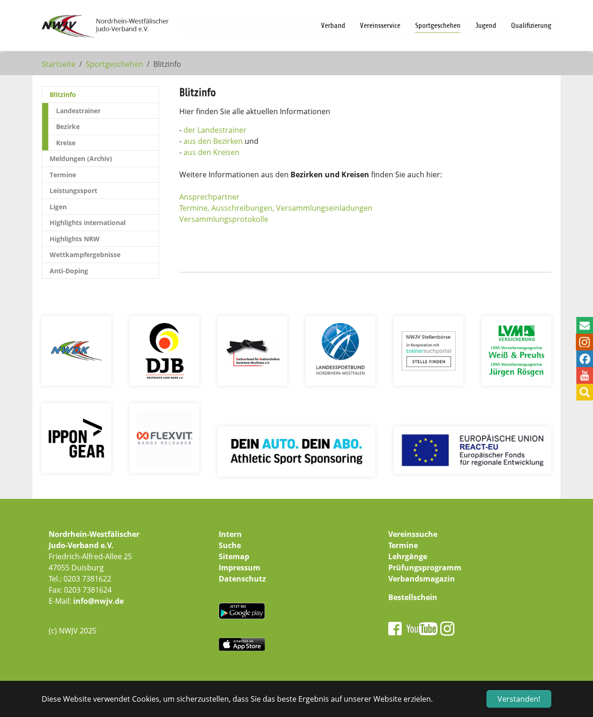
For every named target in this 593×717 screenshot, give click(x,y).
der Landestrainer (214, 130)
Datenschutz (242, 579)
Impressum (239, 567)
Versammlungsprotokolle (223, 219)
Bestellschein (412, 597)
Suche (230, 545)
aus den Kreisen (211, 152)
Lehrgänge (407, 556)
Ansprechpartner (209, 197)
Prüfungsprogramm (424, 567)
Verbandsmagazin (421, 579)
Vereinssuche (412, 534)
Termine (403, 545)
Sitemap (234, 556)
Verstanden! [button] (519, 699)
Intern (230, 534)
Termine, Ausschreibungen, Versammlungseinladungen (275, 208)
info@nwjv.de (98, 601)
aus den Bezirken (213, 141)
